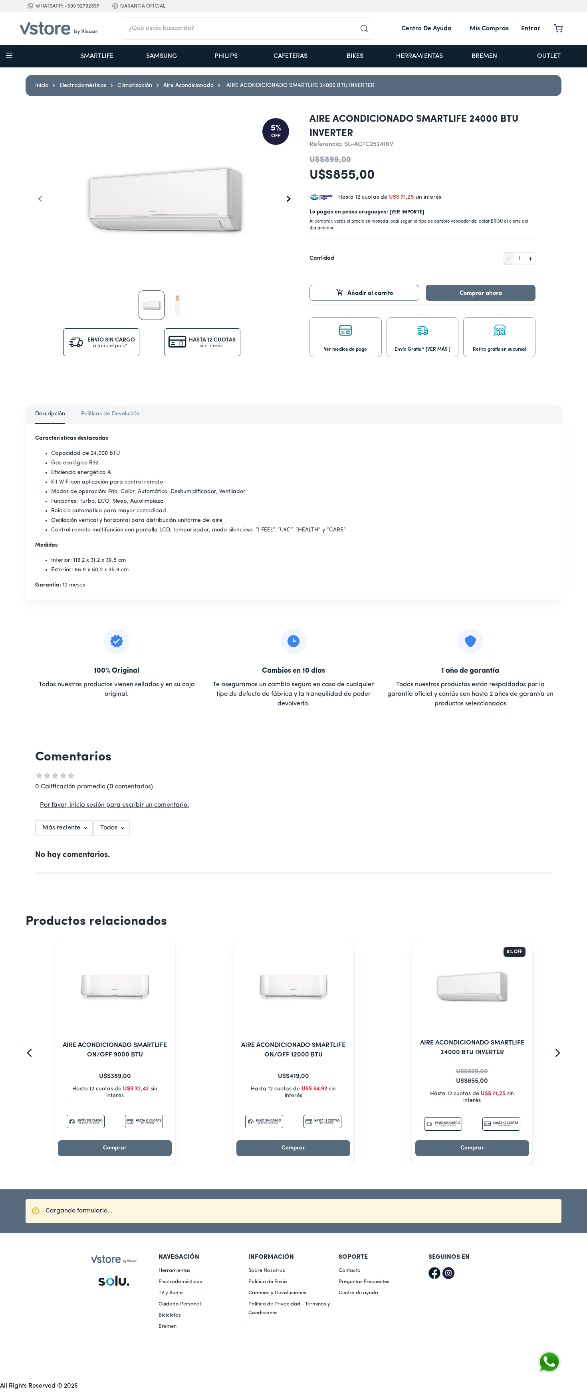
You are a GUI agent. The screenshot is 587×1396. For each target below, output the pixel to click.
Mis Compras (489, 29)
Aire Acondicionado (188, 86)
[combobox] (248, 29)
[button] (345, 335)
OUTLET (549, 56)
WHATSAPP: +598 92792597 (67, 6)
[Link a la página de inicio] (41, 85)
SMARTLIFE (96, 56)
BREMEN (484, 56)
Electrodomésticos (82, 86)
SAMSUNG (161, 56)
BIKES (355, 56)
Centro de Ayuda (426, 29)
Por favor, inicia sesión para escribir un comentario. (114, 805)
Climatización (134, 86)
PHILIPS (226, 56)
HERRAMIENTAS (419, 56)
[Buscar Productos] (367, 28)
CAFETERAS (290, 56)
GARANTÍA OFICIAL (142, 6)
